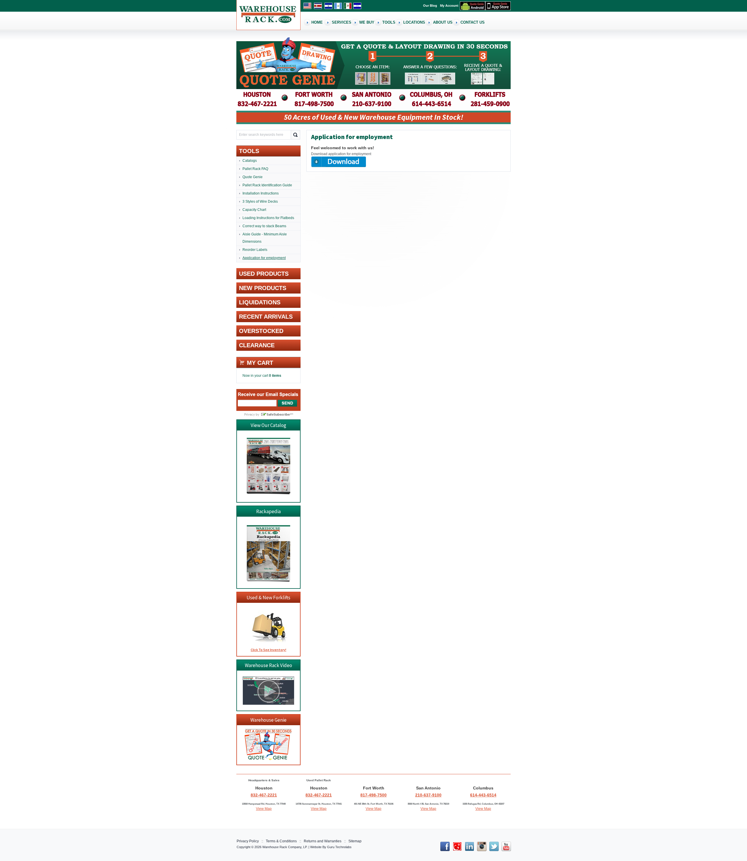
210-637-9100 (428, 795)
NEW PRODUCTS (262, 288)
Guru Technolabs (339, 847)
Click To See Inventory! (268, 650)
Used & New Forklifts (268, 597)
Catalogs (249, 161)
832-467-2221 (264, 795)
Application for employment (264, 258)
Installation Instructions (260, 193)
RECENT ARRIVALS (266, 316)
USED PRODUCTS (264, 273)
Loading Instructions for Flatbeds (268, 218)
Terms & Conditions (281, 841)
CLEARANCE (257, 345)
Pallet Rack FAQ (255, 169)
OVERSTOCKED (261, 331)
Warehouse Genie (268, 720)
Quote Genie (252, 177)
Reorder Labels (254, 250)
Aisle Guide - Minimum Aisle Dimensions (264, 238)
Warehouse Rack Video (268, 665)
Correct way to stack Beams (264, 226)
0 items (275, 376)
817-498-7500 (373, 795)
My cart (260, 363)
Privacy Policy (248, 841)
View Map (264, 809)
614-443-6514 (483, 795)
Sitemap (355, 841)
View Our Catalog (268, 425)
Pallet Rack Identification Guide (267, 185)
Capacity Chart (254, 210)
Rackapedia (268, 511)
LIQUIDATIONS (259, 302)
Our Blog (430, 5)
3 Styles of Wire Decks (260, 201)
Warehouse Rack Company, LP (284, 847)
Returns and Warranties (322, 841)
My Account (449, 5)
